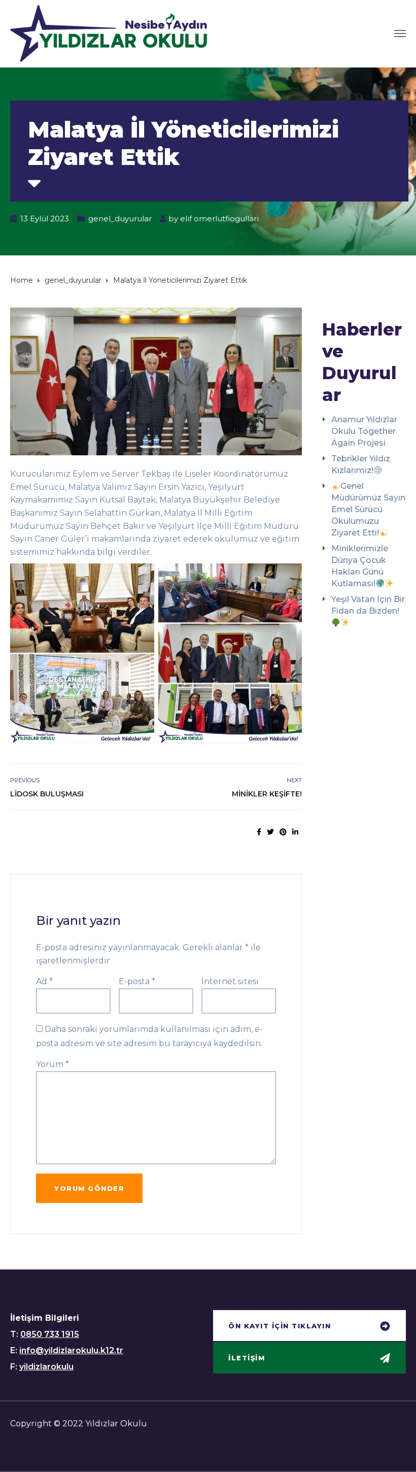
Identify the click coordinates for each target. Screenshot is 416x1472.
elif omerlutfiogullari (219, 218)
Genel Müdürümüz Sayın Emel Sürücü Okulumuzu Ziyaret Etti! (368, 509)
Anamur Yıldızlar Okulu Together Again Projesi (364, 431)
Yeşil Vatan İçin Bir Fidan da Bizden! (368, 605)
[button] (309, 1327)
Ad (44, 981)
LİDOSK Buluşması (47, 793)
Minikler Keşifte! (267, 793)
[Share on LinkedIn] (295, 832)
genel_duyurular (120, 218)
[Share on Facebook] (259, 832)
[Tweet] (270, 832)
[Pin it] (283, 832)
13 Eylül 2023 (44, 218)
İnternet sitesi (230, 981)
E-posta (137, 981)
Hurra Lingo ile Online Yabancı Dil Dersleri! (106, 1448)
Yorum (52, 1064)
